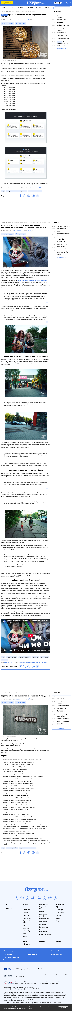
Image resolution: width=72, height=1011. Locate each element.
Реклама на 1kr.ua (56, 951)
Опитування (43, 921)
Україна (25, 912)
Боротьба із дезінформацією (45, 915)
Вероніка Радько (43, 662)
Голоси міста (43, 927)
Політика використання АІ (11, 958)
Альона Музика (18, 230)
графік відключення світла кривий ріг (17, 191)
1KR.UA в (8, 23)
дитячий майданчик (24, 657)
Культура (26, 915)
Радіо (58, 921)
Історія (11, 7)
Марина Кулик (17, 19)
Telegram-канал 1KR (35, 187)
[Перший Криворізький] (36, 2)
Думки (25, 936)
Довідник (30, 7)
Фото (24, 934)
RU (69, 3)
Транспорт (59, 910)
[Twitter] (33, 195)
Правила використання (11, 951)
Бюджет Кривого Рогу (44, 907)
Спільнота (26, 944)
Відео (58, 918)
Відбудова (42, 924)
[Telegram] (24, 195)
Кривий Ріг (26, 910)
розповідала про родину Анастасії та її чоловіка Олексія (33, 280)
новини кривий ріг (12, 657)
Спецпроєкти (20, 7)
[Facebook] (20, 195)
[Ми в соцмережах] (16, 898)
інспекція (4, 659)
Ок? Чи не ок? (44, 657)
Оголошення (60, 912)
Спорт (25, 925)
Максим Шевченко (33, 662)
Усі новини (60, 48)
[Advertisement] (25, 210)
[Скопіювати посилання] (37, 195)
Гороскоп (59, 915)
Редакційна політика (33, 951)
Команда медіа (32, 954)
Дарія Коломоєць (9, 662)
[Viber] (28, 195)
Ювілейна (35, 657)
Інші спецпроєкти (45, 934)
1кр (3, 191)
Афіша (58, 907)
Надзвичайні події (27, 921)
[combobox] (61, 8)
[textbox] (61, 8)
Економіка (26, 928)
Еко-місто (42, 911)
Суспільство (27, 918)
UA (66, 3)
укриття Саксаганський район (27, 847)
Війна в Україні (27, 931)
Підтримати (7, 3)
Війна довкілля (44, 918)
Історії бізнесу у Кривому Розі (44, 930)
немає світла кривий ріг (35, 191)
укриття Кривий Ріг (12, 847)
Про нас (38, 7)
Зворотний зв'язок (57, 954)
